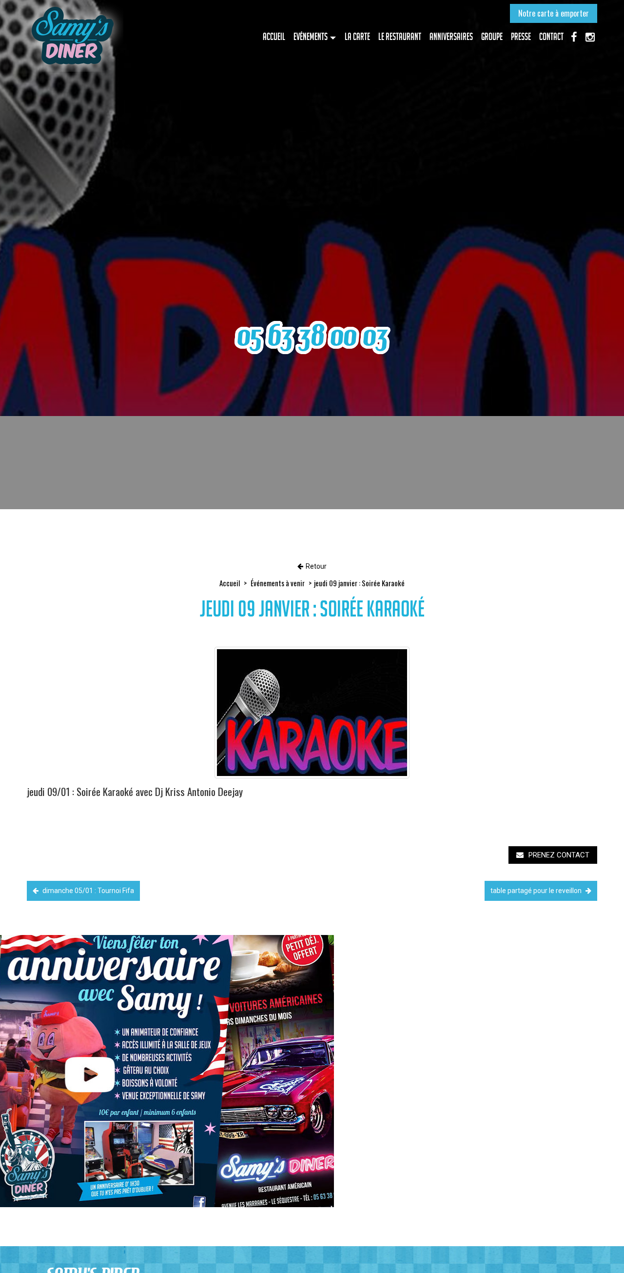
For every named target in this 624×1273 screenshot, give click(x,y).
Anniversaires (451, 36)
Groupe (492, 36)
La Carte (357, 36)
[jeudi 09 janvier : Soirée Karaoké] (312, 712)
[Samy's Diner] (71, 36)
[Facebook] (573, 36)
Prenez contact (558, 855)
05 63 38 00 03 (312, 335)
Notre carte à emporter (553, 13)
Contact (551, 36)
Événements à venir (278, 582)
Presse (521, 36)
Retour (316, 566)
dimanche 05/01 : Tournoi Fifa (87, 891)
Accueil (274, 36)
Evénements (310, 36)
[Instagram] (590, 36)
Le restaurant (399, 36)
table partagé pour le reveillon (536, 891)
